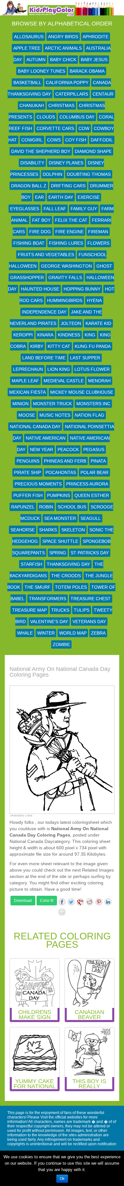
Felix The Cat (71, 220)
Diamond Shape (93, 151)
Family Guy (84, 208)
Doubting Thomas (89, 174)
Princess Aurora (87, 483)
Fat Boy (41, 220)
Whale (25, 633)
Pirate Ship (27, 472)
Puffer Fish (28, 495)
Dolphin (52, 174)
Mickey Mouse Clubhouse (81, 392)
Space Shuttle (60, 541)
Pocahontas (60, 472)
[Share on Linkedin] (108, 902)
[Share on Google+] (80, 902)
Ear (39, 197)
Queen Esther (91, 495)
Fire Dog (40, 231)
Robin (46, 506)
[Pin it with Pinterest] (99, 902)
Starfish (31, 564)
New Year (41, 449)
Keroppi (23, 334)
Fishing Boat (29, 243)
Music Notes (54, 415)
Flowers (98, 243)
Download (23, 900)
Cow (84, 128)
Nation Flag (89, 415)
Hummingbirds (64, 300)
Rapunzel (23, 506)
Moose (26, 415)
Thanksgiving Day (68, 564)
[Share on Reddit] (89, 902)
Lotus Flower (92, 369)
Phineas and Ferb (65, 461)
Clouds (46, 116)
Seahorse (22, 529)
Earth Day (60, 197)
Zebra (98, 633)
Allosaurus (29, 36)
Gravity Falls (65, 277)
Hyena (94, 300)
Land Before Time (43, 357)
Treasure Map (29, 610)
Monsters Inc (93, 403)
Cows (54, 139)
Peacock (68, 449)
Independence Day (44, 311)
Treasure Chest (91, 598)
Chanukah (31, 105)
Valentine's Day (49, 621)
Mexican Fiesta (27, 392)
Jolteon (71, 323)
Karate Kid (98, 323)
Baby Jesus (94, 59)
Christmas (61, 105)
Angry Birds (63, 36)
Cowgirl (32, 139)
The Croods (66, 575)
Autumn (35, 59)
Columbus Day (76, 116)
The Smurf (37, 587)
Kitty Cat (59, 346)
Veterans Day (89, 621)
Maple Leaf (25, 380)
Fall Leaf (55, 208)
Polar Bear (94, 472)
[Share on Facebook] (62, 902)
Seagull (90, 518)
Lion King (58, 369)
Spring (57, 552)
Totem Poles (71, 587)
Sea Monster (60, 518)
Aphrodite (95, 36)
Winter (46, 633)
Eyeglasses (24, 208)
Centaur (103, 94)
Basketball (27, 82)
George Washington (66, 266)
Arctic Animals (63, 48)
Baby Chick (63, 59)
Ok (62, 1178)
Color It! (46, 900)
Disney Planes (66, 162)
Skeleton (73, 529)
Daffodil (102, 139)
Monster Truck (52, 403)
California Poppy (67, 82)
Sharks (48, 529)
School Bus (72, 506)
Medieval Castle (64, 380)
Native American (45, 438)
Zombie (61, 644)
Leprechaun (28, 369)
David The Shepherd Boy (40, 151)
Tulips (81, 610)
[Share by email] (62, 912)
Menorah (99, 380)
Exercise (89, 197)
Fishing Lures (66, 243)
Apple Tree (26, 48)
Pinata (98, 461)
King (90, 334)
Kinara (45, 334)
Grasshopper (27, 277)
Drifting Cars (68, 185)
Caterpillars (71, 94)
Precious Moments (38, 483)
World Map (72, 633)
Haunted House (40, 288)
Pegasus (93, 449)
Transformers (47, 598)
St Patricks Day (90, 552)
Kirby (36, 346)
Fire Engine (69, 231)
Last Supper (85, 357)
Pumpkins (58, 495)
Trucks (60, 610)
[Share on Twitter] (71, 902)
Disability (32, 162)
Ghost (104, 266)
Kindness (69, 334)
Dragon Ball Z (28, 185)
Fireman (98, 231)
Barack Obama (87, 71)
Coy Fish (75, 139)
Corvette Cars (55, 128)
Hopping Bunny (82, 288)
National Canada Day (35, 426)
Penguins (28, 461)
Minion (20, 403)
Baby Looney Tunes (41, 71)
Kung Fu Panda (93, 346)
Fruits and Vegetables (46, 254)
